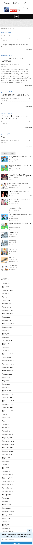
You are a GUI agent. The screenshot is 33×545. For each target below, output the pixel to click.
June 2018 (7, 461)
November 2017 (9, 484)
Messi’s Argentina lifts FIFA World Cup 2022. (20, 166)
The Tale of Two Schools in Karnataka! (14, 59)
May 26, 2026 (13, 267)
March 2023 (7, 320)
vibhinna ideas (14, 162)
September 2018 (9, 451)
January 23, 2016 (14, 210)
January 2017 (8, 508)
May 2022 (7, 334)
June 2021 (7, 347)
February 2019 (8, 434)
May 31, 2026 (13, 234)
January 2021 (8, 357)
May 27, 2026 (13, 259)
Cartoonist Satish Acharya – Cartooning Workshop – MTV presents (20, 175)
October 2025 (8, 290)
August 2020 (8, 374)
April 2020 (7, 387)
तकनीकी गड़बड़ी (12, 241)
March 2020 (7, 391)
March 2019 (7, 431)
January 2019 (8, 438)
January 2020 (8, 397)
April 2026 (7, 287)
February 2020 (8, 394)
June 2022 (7, 330)
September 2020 (9, 371)
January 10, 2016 (14, 193)
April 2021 (7, 350)
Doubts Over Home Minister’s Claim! (19, 200)
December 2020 (9, 360)
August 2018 (8, 454)
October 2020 (8, 367)
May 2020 (7, 384)
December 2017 (9, 481)
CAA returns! (7, 35)
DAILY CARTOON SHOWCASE (10, 39)
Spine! (4, 136)
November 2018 (9, 444)
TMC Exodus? (13, 265)
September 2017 (9, 491)
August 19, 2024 (14, 160)
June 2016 (7, 521)
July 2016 (7, 518)
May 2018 (7, 464)
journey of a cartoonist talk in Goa (19, 191)
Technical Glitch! (13, 232)
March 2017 (7, 501)
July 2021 (7, 344)
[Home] (2, 28)
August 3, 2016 (14, 178)
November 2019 (9, 404)
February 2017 (8, 505)
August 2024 (8, 297)
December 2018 (9, 441)
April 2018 (7, 468)
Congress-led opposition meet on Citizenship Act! (16, 117)
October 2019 (8, 407)
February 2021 (8, 354)
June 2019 (7, 421)
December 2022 (9, 324)
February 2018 (8, 474)
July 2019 (7, 417)
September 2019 (9, 411)
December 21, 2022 (15, 169)
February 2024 (8, 307)
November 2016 (9, 511)
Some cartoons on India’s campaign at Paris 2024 (20, 157)
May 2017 (7, 498)
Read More (28, 49)
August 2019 (8, 414)
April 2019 (7, 428)
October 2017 (8, 488)
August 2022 (8, 327)
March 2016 (7, 528)
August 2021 (8, 340)
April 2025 (7, 293)
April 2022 (7, 337)
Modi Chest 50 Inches (15, 208)
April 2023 (7, 317)
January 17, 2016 (14, 202)
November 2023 (9, 310)
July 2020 (7, 377)
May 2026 (7, 283)
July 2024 (7, 300)
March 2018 (7, 471)
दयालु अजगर (12, 257)
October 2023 (8, 314)
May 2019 (7, 424)
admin (11, 180)
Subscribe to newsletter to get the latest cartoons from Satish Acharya (16, 535)
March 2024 (7, 304)
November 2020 (9, 364)
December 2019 (9, 401)
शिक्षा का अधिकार (12, 249)
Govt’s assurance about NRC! (15, 94)
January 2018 (8, 478)
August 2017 (8, 495)
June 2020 (7, 381)
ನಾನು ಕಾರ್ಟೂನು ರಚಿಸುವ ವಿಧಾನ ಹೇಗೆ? (18, 183)
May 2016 (7, 525)
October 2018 (8, 448)
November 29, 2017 (15, 185)
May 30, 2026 (13, 251)
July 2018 (7, 458)
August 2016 (8, 515)
